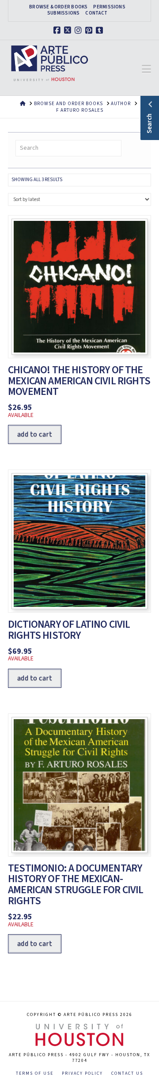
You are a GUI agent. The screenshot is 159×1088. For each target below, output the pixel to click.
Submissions (63, 13)
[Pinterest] (90, 30)
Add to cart (34, 434)
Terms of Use (34, 1074)
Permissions (109, 7)
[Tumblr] (100, 30)
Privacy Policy (82, 1074)
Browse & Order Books (58, 7)
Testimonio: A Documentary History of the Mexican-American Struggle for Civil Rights (76, 885)
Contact (96, 13)
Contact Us (127, 1074)
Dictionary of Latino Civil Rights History (69, 630)
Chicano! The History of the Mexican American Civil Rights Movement (79, 381)
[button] (146, 69)
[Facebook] (58, 30)
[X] (69, 30)
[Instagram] (79, 30)
